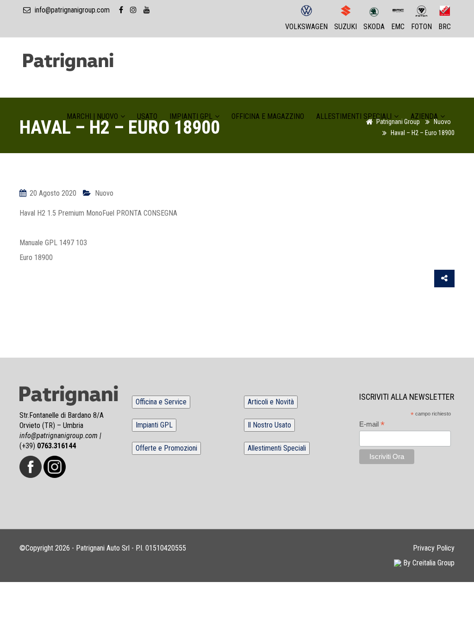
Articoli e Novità (271, 401)
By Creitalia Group (428, 562)
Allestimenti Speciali (354, 116)
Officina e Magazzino (267, 116)
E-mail (372, 424)
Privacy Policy (434, 548)
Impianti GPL (190, 116)
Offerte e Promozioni (166, 448)
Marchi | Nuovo (92, 116)
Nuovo (104, 193)
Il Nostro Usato (269, 425)
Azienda (424, 116)
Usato (147, 116)
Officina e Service (161, 401)
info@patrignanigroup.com (72, 10)
